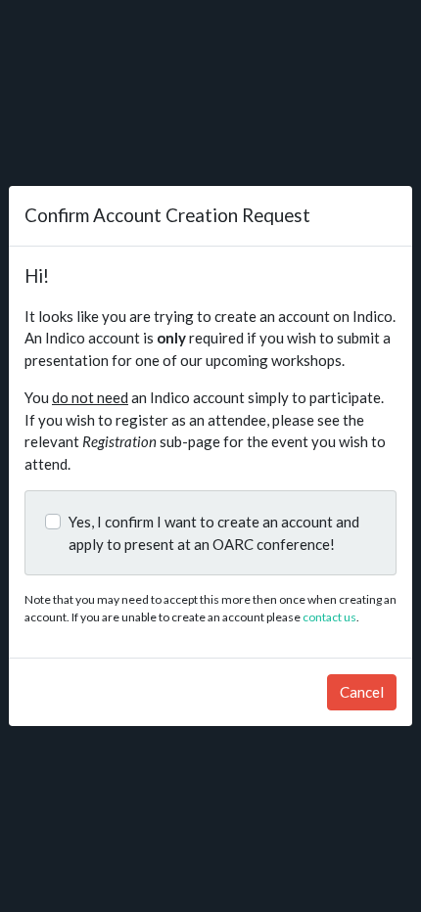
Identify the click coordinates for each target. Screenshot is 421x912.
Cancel (362, 692)
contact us (329, 617)
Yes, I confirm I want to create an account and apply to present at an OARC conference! (214, 533)
